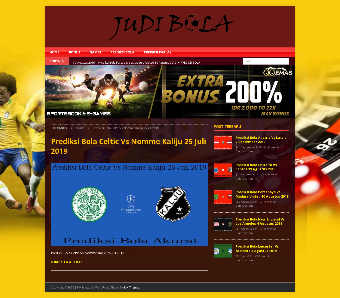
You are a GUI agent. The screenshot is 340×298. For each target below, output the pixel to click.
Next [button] (303, 92)
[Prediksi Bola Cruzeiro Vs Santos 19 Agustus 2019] (223, 170)
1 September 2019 (250, 147)
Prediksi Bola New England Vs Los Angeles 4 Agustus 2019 (260, 221)
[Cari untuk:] (266, 61)
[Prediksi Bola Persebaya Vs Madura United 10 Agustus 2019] (223, 197)
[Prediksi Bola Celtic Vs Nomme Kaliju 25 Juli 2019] (129, 243)
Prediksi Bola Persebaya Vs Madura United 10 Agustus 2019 (262, 194)
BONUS (74, 52)
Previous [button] (37, 92)
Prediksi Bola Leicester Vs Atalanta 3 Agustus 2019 (257, 248)
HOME (54, 52)
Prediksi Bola (122, 52)
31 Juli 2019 (245, 256)
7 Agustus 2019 (248, 201)
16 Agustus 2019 (248, 174)
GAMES (95, 52)
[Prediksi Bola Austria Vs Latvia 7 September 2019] (223, 142)
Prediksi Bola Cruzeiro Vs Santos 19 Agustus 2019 (256, 167)
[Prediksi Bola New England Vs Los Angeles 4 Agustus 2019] (223, 224)
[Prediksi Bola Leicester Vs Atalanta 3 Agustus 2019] (223, 251)
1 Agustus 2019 (248, 228)
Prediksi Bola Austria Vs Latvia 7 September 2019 (261, 139)
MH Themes (132, 287)
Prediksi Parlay (157, 52)
